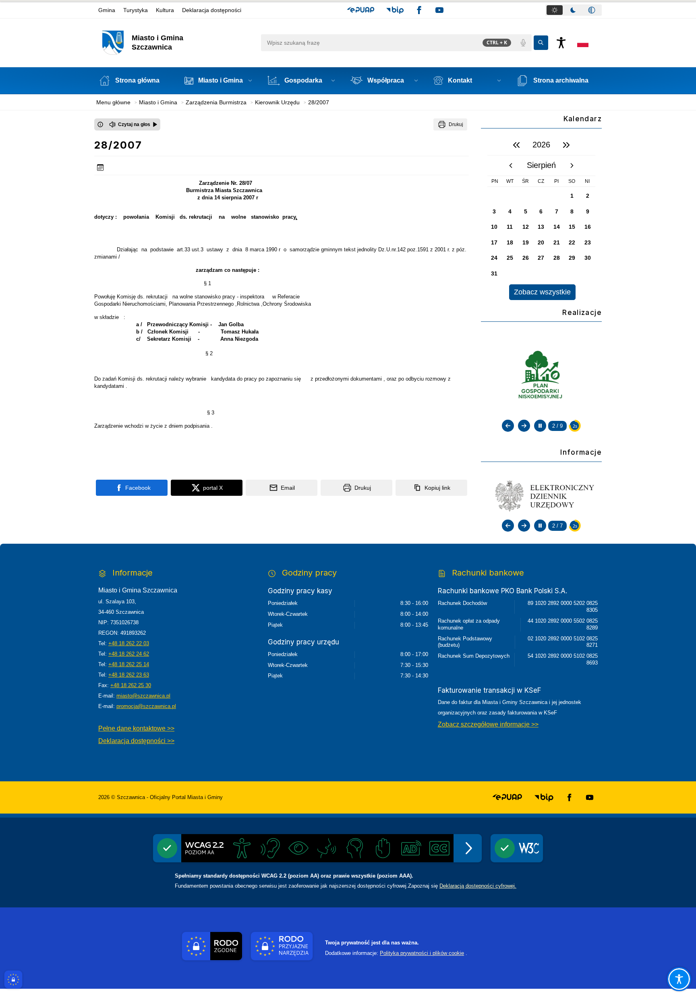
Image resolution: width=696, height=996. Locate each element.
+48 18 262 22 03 (128, 643)
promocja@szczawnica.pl (146, 706)
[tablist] (573, 10)
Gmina (106, 10)
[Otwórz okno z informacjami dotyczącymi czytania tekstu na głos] (100, 124)
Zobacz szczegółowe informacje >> (488, 724)
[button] (360, 10)
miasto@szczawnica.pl (143, 696)
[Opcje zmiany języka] (583, 43)
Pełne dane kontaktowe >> (136, 728)
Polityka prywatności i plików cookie (422, 953)
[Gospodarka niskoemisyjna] (541, 375)
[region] (541, 217)
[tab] (555, 10)
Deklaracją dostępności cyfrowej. (477, 886)
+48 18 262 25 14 (128, 664)
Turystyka (135, 10)
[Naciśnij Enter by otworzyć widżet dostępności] (561, 43)
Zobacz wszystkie (542, 292)
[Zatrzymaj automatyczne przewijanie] (540, 426)
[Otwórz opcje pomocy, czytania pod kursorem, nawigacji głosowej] (679, 979)
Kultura (165, 10)
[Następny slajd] (524, 426)
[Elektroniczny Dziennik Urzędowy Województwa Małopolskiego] (541, 495)
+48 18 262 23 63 (128, 675)
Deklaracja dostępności (211, 10)
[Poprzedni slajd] (508, 426)
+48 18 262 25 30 (130, 685)
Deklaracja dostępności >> (136, 740)
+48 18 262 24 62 (128, 654)
